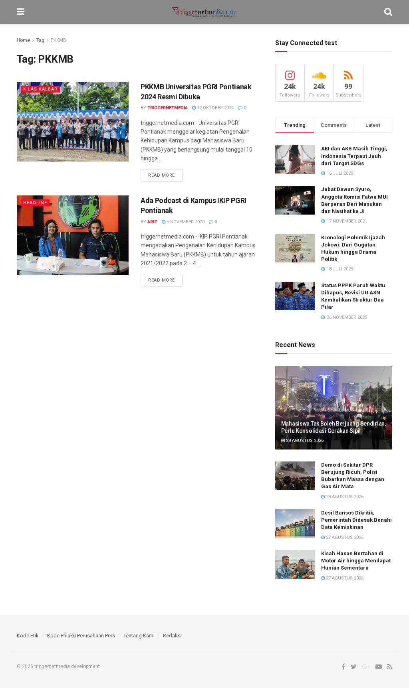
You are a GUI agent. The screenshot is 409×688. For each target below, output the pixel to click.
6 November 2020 (184, 222)
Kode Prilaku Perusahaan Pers (81, 636)
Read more (161, 175)
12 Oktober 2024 (215, 107)
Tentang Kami (139, 636)
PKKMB (58, 40)
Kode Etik (28, 636)
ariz (152, 222)
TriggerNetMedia (167, 107)
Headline (35, 202)
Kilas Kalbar (40, 89)
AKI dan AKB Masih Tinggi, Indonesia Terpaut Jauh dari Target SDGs (354, 156)
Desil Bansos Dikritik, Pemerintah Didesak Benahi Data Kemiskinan (356, 520)
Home (23, 40)
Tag (40, 40)
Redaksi (172, 636)
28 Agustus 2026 (304, 440)
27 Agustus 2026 (344, 537)
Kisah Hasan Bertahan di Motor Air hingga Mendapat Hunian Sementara (356, 560)
